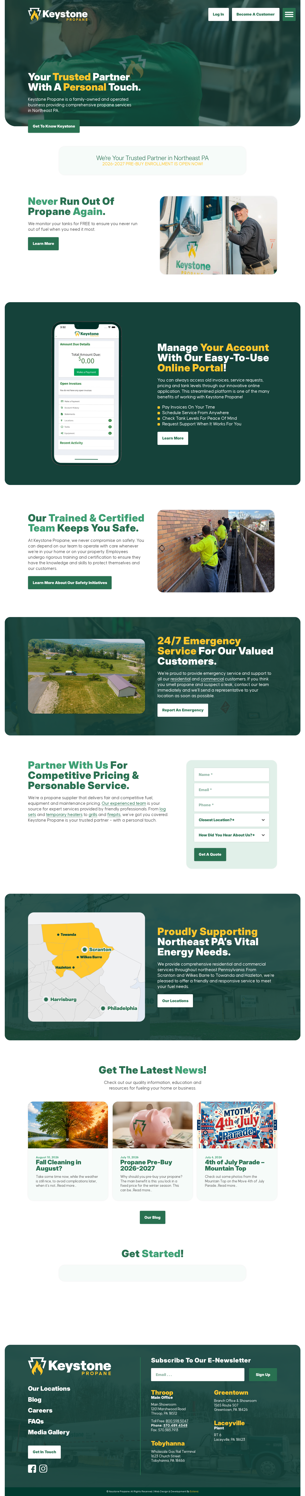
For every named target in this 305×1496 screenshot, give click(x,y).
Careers (40, 1410)
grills (93, 814)
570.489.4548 (175, 1425)
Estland (194, 1491)
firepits (114, 814)
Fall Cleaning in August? (58, 1165)
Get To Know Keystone (54, 126)
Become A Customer (256, 14)
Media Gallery (49, 1432)
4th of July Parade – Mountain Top (234, 1165)
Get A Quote (210, 854)
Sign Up (263, 1374)
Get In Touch (44, 1452)
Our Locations (49, 1388)
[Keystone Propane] (58, 14)
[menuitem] (289, 14)
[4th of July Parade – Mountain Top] (237, 1125)
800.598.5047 (177, 1421)
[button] (289, 14)
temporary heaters (64, 814)
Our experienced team (124, 803)
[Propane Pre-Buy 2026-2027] (153, 1125)
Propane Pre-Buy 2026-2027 (146, 1165)
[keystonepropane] (69, 1366)
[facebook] (32, 1469)
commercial (212, 679)
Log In (218, 14)
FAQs (36, 1421)
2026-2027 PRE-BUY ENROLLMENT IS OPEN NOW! (152, 158)
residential (181, 679)
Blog (34, 1399)
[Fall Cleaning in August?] (68, 1125)
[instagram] (43, 1469)
